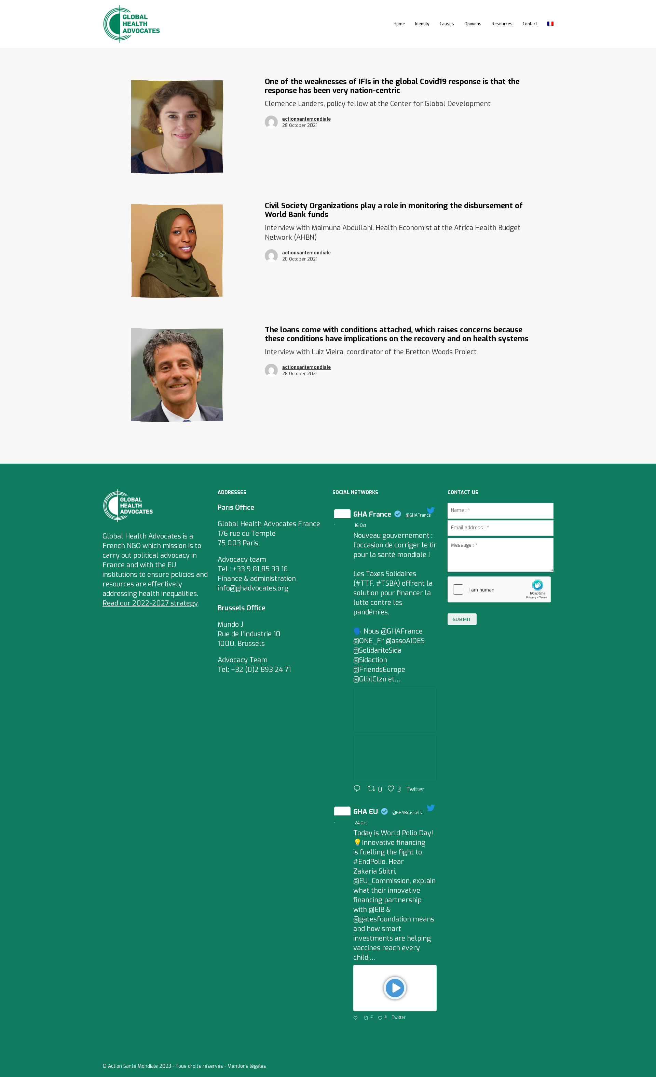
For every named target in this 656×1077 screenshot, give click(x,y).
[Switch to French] (550, 24)
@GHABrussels (407, 812)
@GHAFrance (418, 515)
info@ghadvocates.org (253, 588)
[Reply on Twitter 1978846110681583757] (359, 789)
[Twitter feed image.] (395, 710)
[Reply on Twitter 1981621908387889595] (357, 1018)
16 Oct (361, 525)
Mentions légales (247, 1066)
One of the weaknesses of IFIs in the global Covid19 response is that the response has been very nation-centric (392, 86)
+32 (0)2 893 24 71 (261, 669)
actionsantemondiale (306, 119)
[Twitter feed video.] (395, 988)
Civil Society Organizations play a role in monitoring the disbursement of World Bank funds (394, 210)
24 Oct (361, 823)
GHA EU (365, 811)
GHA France (372, 514)
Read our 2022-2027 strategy (149, 603)
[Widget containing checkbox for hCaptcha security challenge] (499, 589)
